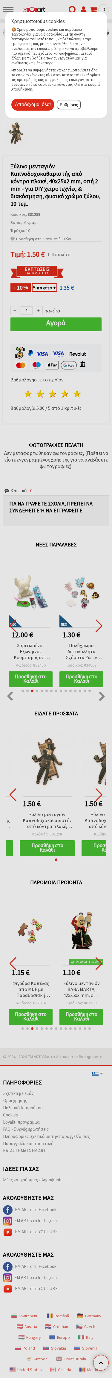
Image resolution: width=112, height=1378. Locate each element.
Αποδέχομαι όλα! (33, 104)
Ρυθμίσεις (69, 104)
